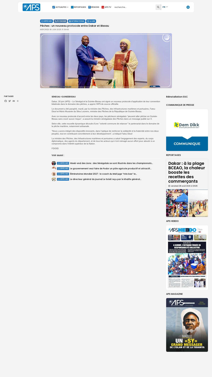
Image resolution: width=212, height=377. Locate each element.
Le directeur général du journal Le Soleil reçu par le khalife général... (105, 179)
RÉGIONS (95, 7)
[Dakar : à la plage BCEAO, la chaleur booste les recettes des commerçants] (187, 203)
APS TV (108, 7)
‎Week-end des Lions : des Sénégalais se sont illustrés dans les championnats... (111, 163)
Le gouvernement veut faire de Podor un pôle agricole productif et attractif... (110, 168)
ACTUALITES (61, 7)
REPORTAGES (80, 7)
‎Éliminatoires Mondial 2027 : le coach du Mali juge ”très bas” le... (103, 173)
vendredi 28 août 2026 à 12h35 (184, 186)
